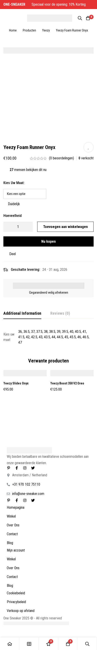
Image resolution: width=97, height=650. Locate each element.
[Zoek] (80, 18)
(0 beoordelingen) (61, 158)
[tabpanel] (48, 337)
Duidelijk (14, 204)
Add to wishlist (88, 147)
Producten (29, 30)
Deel (12, 254)
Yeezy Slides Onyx (15, 383)
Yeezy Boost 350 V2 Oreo (67, 383)
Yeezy (46, 30)
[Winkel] (29, 644)
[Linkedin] (8, 468)
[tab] (22, 314)
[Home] (9, 644)
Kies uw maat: (14, 183)
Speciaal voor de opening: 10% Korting (45, 4)
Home (13, 30)
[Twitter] (33, 468)
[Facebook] (16, 468)
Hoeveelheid (12, 215)
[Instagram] (25, 468)
